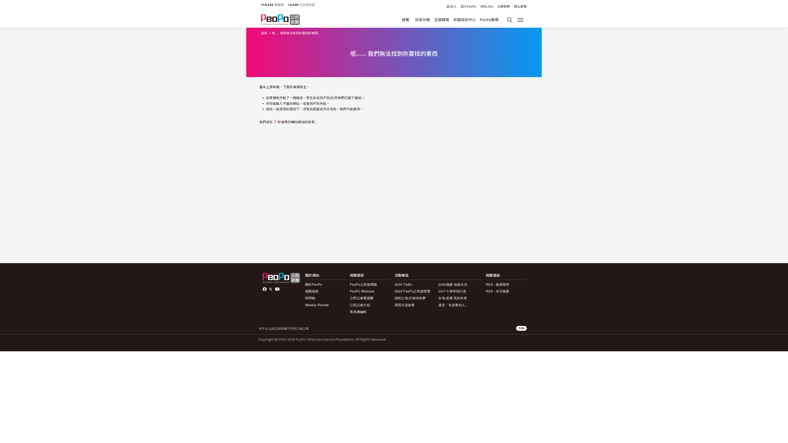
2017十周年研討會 (452, 291)
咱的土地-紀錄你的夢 (410, 298)
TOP (521, 328)
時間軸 (310, 298)
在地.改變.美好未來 (452, 298)
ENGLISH (487, 6)
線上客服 (520, 6)
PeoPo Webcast (362, 291)
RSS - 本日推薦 (497, 291)
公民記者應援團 (361, 298)
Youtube (277, 289)
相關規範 (311, 291)
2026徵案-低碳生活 (452, 284)
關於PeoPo (313, 284)
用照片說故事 (405, 305)
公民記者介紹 (360, 305)
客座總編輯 (358, 311)
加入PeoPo (468, 6)
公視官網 (503, 6)
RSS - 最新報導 (497, 284)
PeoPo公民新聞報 (363, 284)
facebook (265, 289)
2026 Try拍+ (404, 284)
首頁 (264, 33)
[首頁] (280, 20)
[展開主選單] (520, 20)
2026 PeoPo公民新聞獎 (412, 291)
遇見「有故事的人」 (453, 305)
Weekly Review (317, 305)
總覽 (405, 20)
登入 (453, 6)
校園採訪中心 (464, 20)
